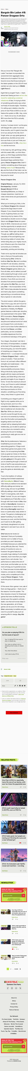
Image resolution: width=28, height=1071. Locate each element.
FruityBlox (14, 1031)
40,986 (16, 969)
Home (2, 9)
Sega (15, 675)
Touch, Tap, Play (5, 1031)
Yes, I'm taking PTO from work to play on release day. (14, 640)
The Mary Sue (19, 1029)
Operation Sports (9, 1029)
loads (8, 168)
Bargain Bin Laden (8, 675)
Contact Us (14, 1004)
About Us (14, 998)
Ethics (14, 1001)
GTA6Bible (13, 1033)
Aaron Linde (7, 26)
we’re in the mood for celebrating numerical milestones (14, 98)
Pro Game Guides (7, 1019)
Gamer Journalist (9, 1026)
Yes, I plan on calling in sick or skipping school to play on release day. (14, 646)
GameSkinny (18, 1026)
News (7, 9)
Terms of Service (10, 899)
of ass (12, 168)
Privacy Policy (17, 899)
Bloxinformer (22, 1031)
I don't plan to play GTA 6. (12, 654)
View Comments (14, 712)
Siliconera (7, 1024)
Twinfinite (16, 1019)
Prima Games (20, 1021)
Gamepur (22, 1019)
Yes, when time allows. (11, 650)
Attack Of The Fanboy (9, 1021)
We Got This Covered (17, 1024)
